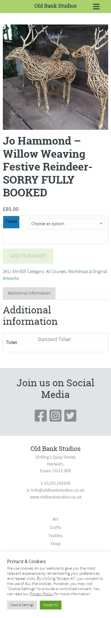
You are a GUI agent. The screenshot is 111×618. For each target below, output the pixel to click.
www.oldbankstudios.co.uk (56, 497)
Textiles (55, 536)
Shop (55, 544)
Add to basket (28, 256)
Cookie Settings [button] (22, 605)
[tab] (29, 293)
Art (55, 519)
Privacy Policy (42, 593)
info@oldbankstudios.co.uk (58, 490)
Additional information (29, 293)
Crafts (55, 527)
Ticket (11, 221)
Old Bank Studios (55, 5)
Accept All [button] (50, 605)
